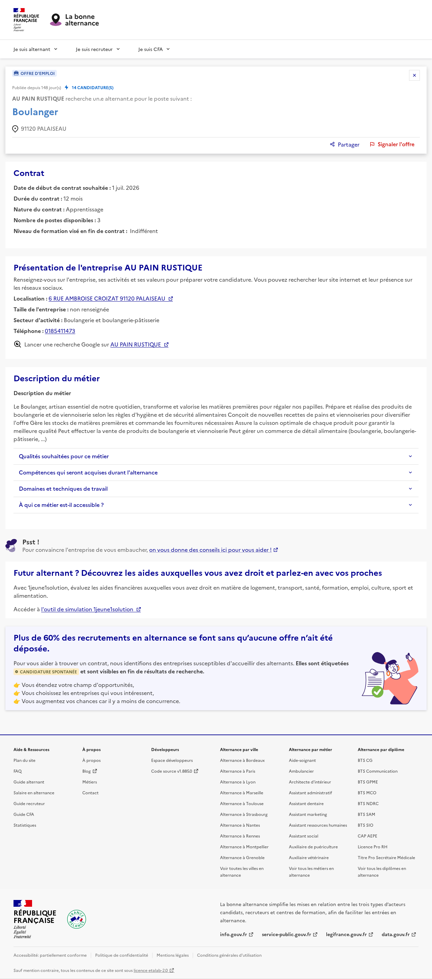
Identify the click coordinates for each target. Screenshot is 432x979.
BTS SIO (365, 825)
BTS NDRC (368, 803)
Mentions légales (173, 955)
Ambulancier (301, 771)
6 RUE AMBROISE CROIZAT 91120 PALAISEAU (107, 298)
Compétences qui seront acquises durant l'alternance (88, 472)
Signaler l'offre (396, 144)
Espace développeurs (172, 760)
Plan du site (24, 760)
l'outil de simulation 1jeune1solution (87, 609)
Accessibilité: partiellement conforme (50, 955)
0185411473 (60, 330)
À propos (91, 760)
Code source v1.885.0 (171, 771)
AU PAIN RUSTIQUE (135, 344)
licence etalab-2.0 (151, 970)
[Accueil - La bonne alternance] (76, 919)
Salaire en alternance (34, 792)
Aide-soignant (302, 760)
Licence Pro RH (372, 846)
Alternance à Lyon (237, 781)
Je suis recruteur (94, 49)
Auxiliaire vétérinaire (309, 857)
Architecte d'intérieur (310, 781)
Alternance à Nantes (240, 825)
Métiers (89, 781)
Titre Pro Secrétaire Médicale (386, 857)
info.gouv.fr (233, 934)
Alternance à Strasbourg (244, 814)
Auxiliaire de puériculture (313, 846)
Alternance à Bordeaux (242, 760)
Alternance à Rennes (240, 836)
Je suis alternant (32, 49)
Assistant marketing (308, 814)
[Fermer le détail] (414, 75)
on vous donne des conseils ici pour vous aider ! (210, 549)
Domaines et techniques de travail (63, 489)
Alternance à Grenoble (242, 857)
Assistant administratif (310, 792)
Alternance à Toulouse (242, 803)
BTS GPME (368, 781)
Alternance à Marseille (241, 792)
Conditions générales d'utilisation (229, 955)
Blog (86, 771)
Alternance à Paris (237, 771)
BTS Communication (378, 771)
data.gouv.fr (396, 934)
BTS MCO (367, 792)
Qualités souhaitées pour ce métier (64, 456)
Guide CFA (24, 814)
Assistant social (303, 836)
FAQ (18, 771)
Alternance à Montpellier (244, 846)
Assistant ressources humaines (318, 825)
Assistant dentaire (306, 803)
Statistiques (25, 825)
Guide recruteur (29, 803)
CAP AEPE (367, 836)
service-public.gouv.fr (286, 934)
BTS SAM (366, 814)
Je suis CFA (150, 49)
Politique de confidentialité (121, 955)
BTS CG (365, 760)
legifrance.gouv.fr (346, 934)
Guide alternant (29, 781)
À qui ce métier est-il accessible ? (61, 505)
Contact (90, 792)
